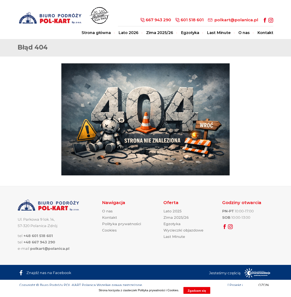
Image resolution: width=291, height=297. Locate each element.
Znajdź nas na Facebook (48, 273)
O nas (244, 32)
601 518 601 (192, 19)
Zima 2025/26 (159, 32)
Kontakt (265, 32)
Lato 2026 (128, 32)
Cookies (109, 230)
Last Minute (219, 32)
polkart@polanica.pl (236, 19)
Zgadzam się (197, 290)
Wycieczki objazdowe (183, 230)
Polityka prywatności (121, 224)
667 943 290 (158, 19)
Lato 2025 (172, 211)
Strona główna (96, 32)
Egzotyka (190, 32)
